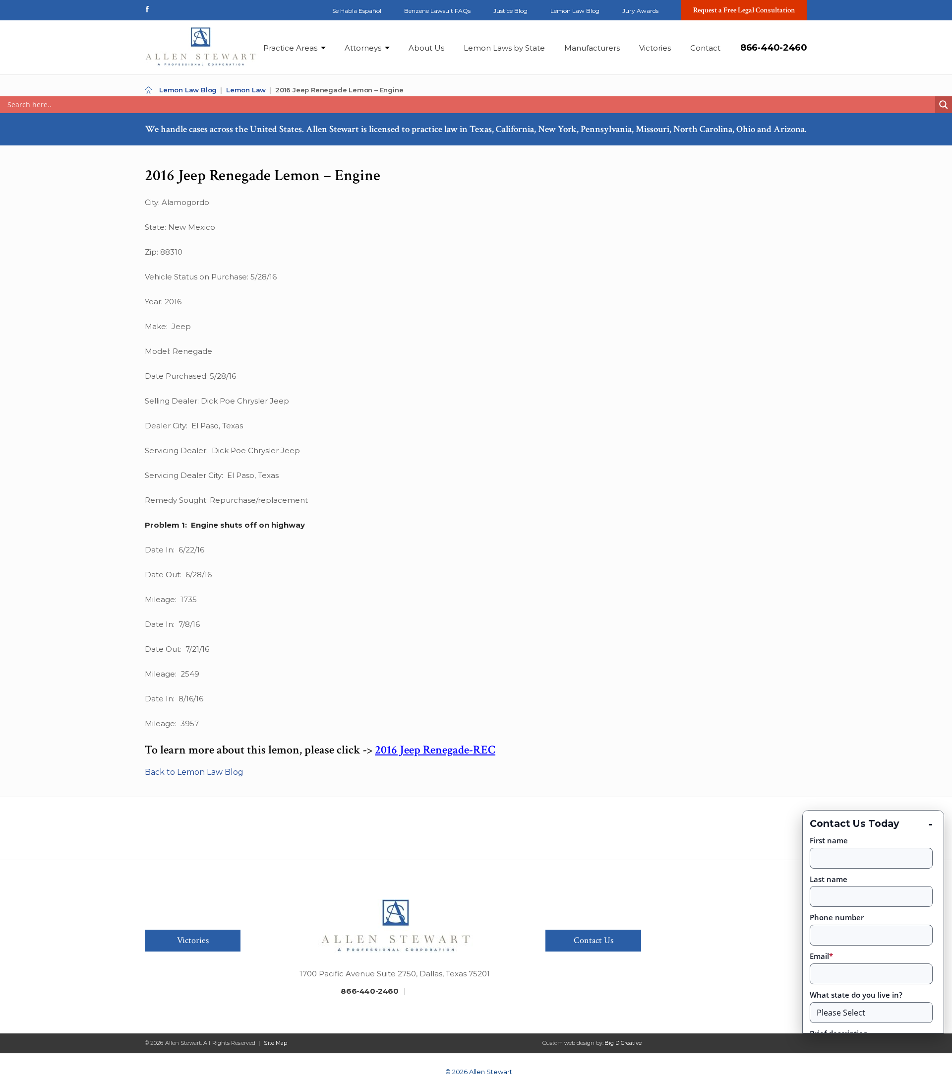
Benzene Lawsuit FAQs (437, 10)
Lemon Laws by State (504, 48)
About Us (426, 48)
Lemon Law (246, 90)
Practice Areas (290, 48)
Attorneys (363, 48)
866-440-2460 (773, 47)
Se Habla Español (356, 10)
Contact (705, 48)
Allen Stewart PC (148, 90)
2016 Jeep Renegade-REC (435, 749)
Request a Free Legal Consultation (744, 10)
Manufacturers (592, 48)
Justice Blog (510, 10)
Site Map (275, 1042)
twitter (165, 9)
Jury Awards (640, 10)
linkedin (183, 9)
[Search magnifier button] (943, 104)
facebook (147, 9)
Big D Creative (623, 1042)
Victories (655, 48)
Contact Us (593, 940)
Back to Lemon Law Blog (194, 772)
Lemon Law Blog (574, 10)
